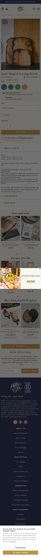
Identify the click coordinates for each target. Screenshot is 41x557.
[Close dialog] (40, 269)
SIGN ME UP (30, 281)
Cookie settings (20, 547)
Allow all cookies (20, 552)
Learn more (12, 541)
